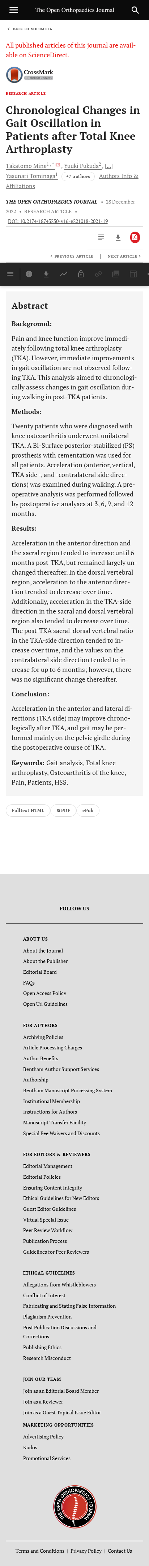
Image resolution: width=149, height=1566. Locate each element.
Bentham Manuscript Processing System (67, 1090)
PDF (65, 810)
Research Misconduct (47, 1358)
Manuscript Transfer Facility (54, 1122)
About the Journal (43, 950)
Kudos (30, 1447)
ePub (87, 810)
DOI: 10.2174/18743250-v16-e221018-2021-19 (58, 221)
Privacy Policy (86, 1550)
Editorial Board (40, 971)
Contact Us (120, 1550)
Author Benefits (40, 1058)
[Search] (135, 10)
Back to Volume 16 (32, 29)
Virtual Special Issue (46, 1219)
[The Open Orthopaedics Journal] (74, 1506)
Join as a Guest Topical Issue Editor (62, 1412)
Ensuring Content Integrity (52, 1187)
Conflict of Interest (44, 1295)
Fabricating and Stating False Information (69, 1305)
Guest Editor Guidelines (49, 1208)
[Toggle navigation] (14, 10)
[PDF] (135, 237)
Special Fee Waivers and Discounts (61, 1133)
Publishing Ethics (42, 1347)
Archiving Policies (43, 1037)
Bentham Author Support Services (61, 1069)
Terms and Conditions (40, 1550)
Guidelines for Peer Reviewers (56, 1251)
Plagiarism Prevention (47, 1316)
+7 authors (78, 176)
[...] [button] (109, 166)
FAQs (29, 982)
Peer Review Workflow (47, 1230)
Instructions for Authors (50, 1111)
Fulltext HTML (28, 810)
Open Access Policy (44, 993)
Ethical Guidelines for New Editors (61, 1198)
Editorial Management (47, 1166)
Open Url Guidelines (45, 1003)
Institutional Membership (51, 1101)
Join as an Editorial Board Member (61, 1390)
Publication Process (45, 1240)
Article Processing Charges (52, 1047)
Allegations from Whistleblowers (59, 1284)
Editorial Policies (42, 1176)
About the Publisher (45, 961)
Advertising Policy (43, 1436)
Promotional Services (47, 1458)
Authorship (35, 1079)
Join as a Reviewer (43, 1401)
